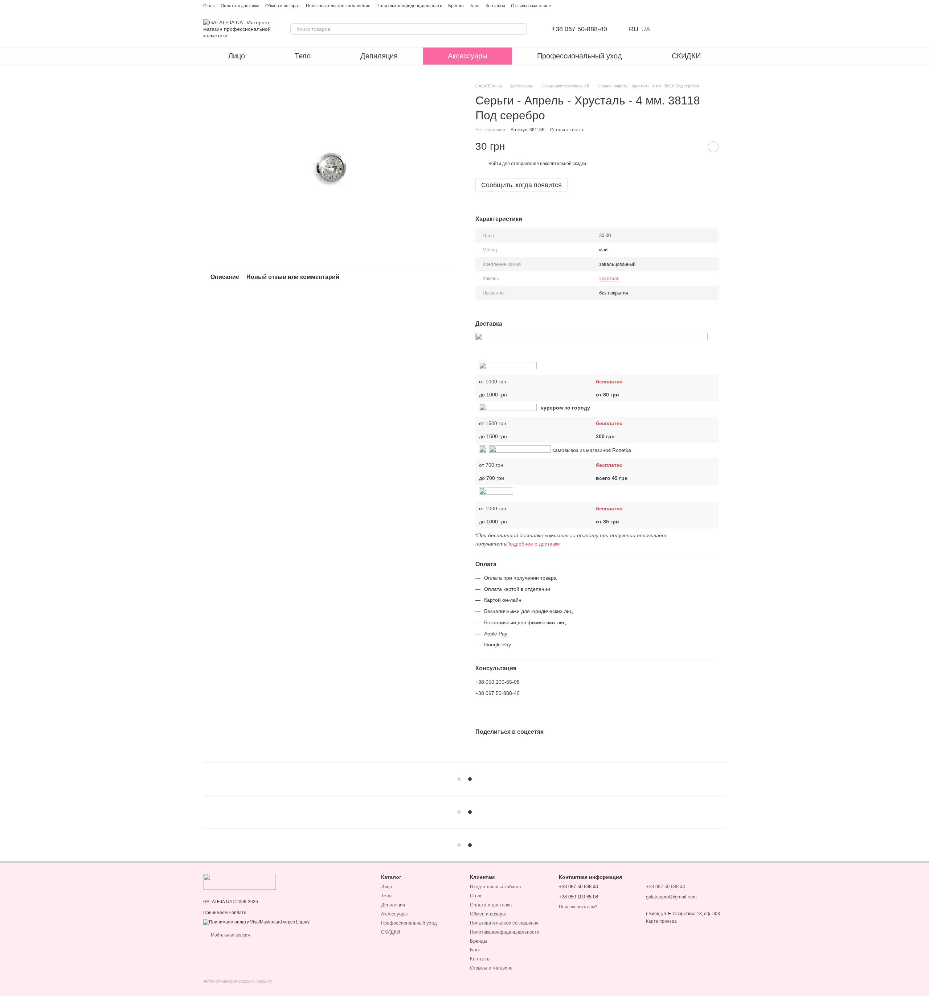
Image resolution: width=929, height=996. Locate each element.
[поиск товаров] (521, 29)
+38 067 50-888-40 (579, 29)
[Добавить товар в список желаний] (713, 146)
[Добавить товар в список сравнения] (694, 146)
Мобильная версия (230, 935)
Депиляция (379, 56)
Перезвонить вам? (578, 906)
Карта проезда (661, 921)
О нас (209, 5)
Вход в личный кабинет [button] (495, 886)
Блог (475, 5)
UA (645, 29)
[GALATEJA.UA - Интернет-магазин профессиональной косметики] (239, 881)
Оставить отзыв (566, 129)
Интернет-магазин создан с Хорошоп (237, 981)
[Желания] (682, 29)
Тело (303, 56)
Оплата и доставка (240, 5)
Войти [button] (494, 163)
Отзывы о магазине (531, 5)
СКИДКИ (686, 56)
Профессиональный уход (579, 56)
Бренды (456, 5)
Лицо (236, 56)
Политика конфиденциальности (409, 5)
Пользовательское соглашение (338, 5)
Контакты (495, 5)
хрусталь (609, 278)
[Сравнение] (663, 29)
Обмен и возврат (282, 5)
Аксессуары (467, 56)
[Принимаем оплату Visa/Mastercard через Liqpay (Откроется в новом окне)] (256, 922)
